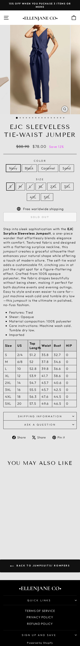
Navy (13, 168)
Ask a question (40, 424)
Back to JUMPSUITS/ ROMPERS (42, 565)
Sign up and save (39, 635)
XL (41, 186)
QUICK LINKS (39, 600)
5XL (47, 197)
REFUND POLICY (40, 624)
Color (40, 160)
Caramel (48, 168)
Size (40, 179)
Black (29, 168)
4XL (33, 197)
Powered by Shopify (40, 642)
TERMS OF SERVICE (40, 611)
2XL (53, 186)
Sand (67, 168)
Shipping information (40, 416)
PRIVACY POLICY (40, 617)
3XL (67, 186)
